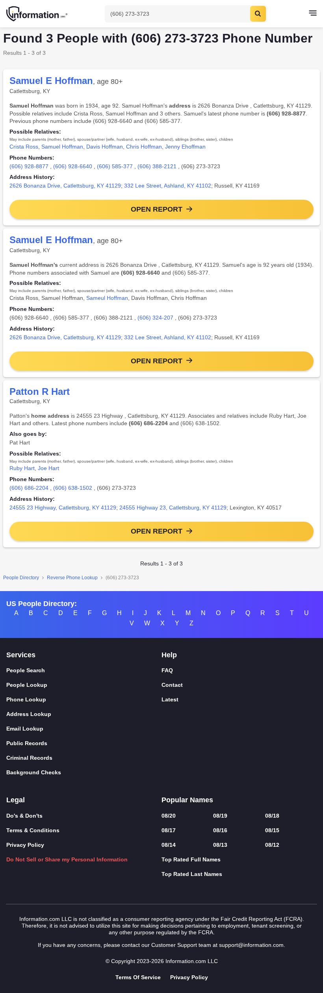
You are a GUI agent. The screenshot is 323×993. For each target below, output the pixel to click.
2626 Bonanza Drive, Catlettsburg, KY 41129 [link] (65, 185)
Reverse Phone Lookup (72, 577)
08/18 (272, 816)
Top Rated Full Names (191, 859)
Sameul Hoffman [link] (107, 298)
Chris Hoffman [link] (144, 146)
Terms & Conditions (32, 830)
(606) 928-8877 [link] (28, 166)
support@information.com (251, 945)
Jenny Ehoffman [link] (185, 146)
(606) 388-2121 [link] (156, 166)
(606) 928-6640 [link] (72, 166)
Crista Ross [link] (23, 146)
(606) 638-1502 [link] (72, 488)
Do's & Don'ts (24, 816)
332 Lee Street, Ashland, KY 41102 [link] (167, 185)
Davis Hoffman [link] (104, 146)
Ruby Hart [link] (22, 468)
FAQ (167, 670)
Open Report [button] (156, 209)
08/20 (169, 816)
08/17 (169, 830)
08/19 (220, 816)
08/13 (220, 845)
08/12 (272, 845)
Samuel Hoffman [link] (62, 146)
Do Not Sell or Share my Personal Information (67, 859)
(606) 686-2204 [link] (28, 488)
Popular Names (187, 800)
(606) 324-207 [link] (155, 317)
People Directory (21, 577)
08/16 (220, 830)
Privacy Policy (25, 845)
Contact (172, 685)
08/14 (169, 845)
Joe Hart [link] (48, 468)
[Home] (37, 14)
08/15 (272, 830)
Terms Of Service (138, 977)
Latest (170, 699)
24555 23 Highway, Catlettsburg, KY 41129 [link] (62, 507)
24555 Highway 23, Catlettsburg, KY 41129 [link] (172, 507)
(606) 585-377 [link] (115, 166)
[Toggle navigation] (313, 14)
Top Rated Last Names (192, 874)
